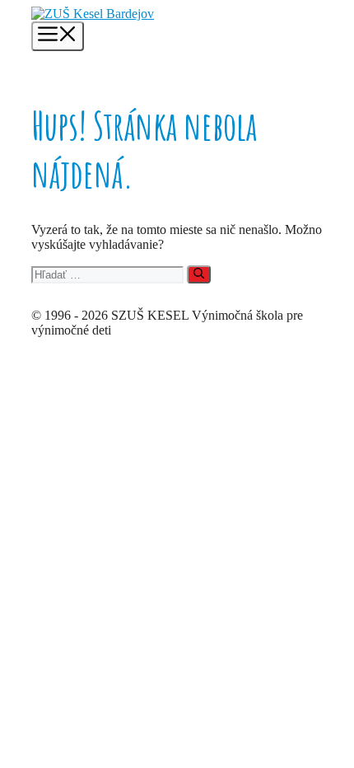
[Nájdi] (199, 274)
